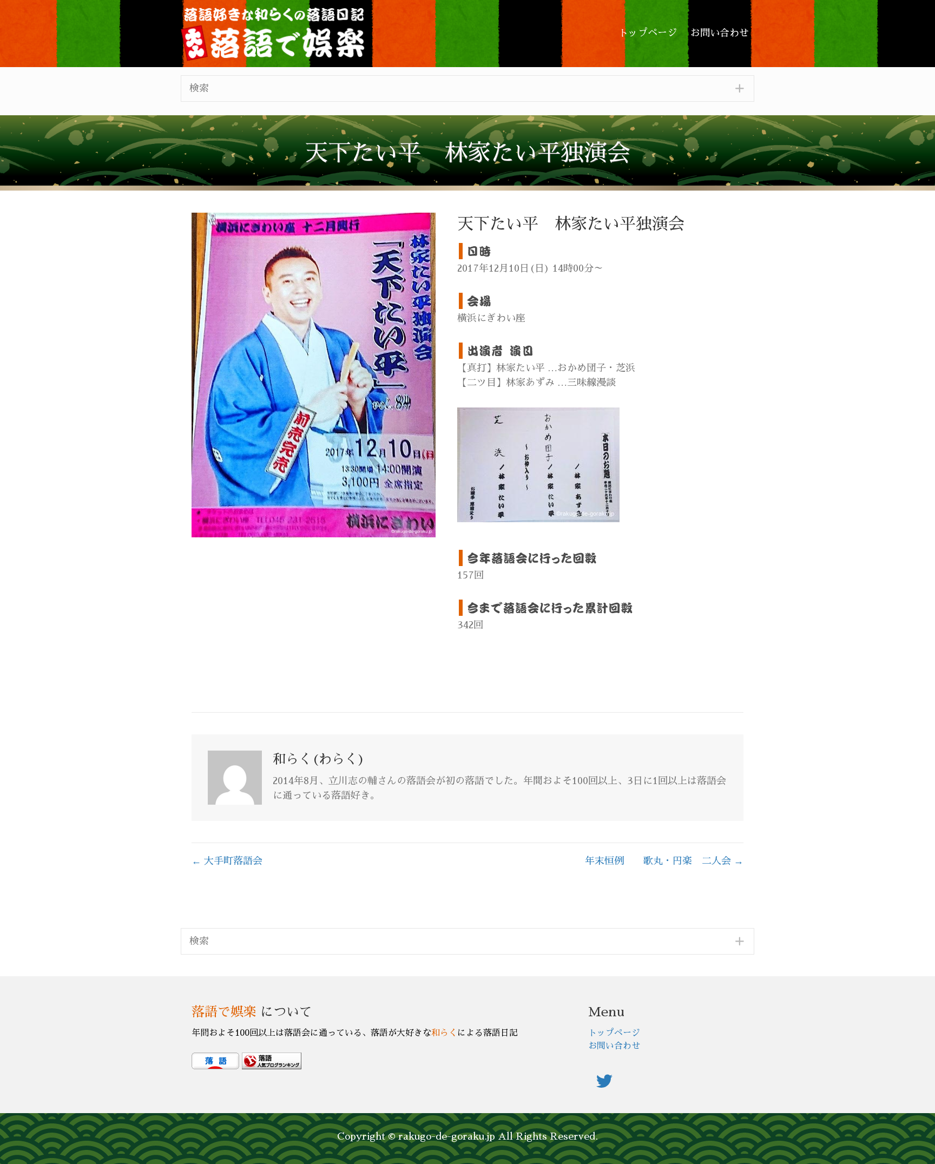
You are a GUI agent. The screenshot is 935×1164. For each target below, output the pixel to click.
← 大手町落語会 (227, 861)
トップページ (614, 1033)
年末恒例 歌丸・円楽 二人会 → (664, 861)
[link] (647, 33)
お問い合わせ (614, 1046)
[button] (467, 88)
